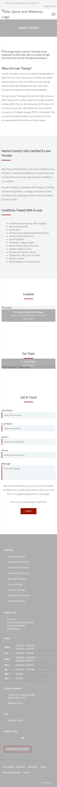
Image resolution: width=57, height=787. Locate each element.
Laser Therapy (15, 584)
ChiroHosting (46, 783)
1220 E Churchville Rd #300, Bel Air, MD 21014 (21, 3)
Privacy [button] (43, 766)
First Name (7, 410)
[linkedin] (28, 738)
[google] (5, 738)
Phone (5, 450)
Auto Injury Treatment (19, 595)
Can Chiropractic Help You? (20, 622)
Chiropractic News (16, 625)
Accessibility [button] (8, 766)
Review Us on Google (17, 749)
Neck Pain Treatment (18, 567)
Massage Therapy (17, 578)
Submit (28, 511)
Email (5, 437)
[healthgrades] (23, 738)
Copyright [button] (21, 766)
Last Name (7, 423)
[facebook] (11, 738)
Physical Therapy (16, 589)
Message (6, 463)
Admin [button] (26, 772)
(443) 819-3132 (49, 6)
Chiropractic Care (17, 556)
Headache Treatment (18, 573)
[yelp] (17, 738)
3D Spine (11, 619)
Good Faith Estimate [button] (12, 772)
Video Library (13, 628)
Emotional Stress (16, 601)
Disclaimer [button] (33, 766)
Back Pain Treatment (18, 562)
